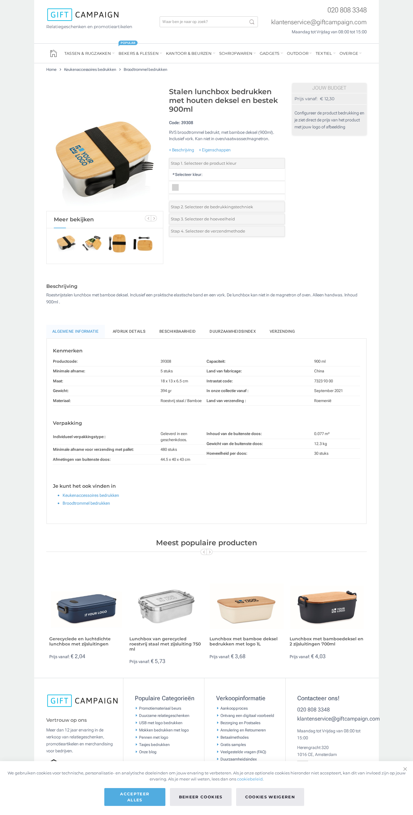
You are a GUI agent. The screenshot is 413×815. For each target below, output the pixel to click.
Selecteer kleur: (187, 174)
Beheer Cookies (201, 796)
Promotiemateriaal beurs (160, 708)
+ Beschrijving (181, 149)
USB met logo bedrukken (160, 722)
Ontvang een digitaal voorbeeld (247, 715)
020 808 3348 (347, 10)
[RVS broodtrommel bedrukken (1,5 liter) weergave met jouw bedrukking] (104, 147)
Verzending (282, 331)
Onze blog (148, 751)
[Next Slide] (154, 218)
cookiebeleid (250, 779)
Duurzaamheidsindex (232, 331)
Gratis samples (233, 744)
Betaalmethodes (234, 737)
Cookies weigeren (270, 796)
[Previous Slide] (148, 218)
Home (51, 69)
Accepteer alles (134, 796)
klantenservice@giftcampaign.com (319, 22)
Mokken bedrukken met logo (164, 730)
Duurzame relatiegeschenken (164, 715)
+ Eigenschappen (215, 149)
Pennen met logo (153, 737)
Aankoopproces (234, 708)
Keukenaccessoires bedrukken (90, 69)
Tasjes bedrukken (154, 744)
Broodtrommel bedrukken (145, 69)
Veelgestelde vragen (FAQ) (243, 751)
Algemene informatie (75, 331)
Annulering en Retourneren (243, 730)
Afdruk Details (129, 331)
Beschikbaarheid (177, 331)
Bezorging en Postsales (240, 722)
